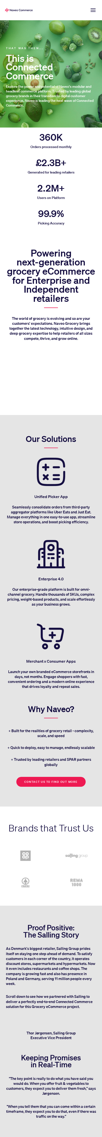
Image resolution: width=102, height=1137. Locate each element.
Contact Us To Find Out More (51, 782)
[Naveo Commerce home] (20, 10)
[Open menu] (93, 10)
